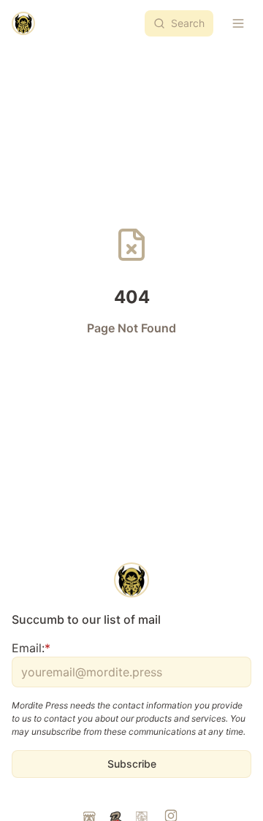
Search (188, 23)
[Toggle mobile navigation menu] (238, 23)
